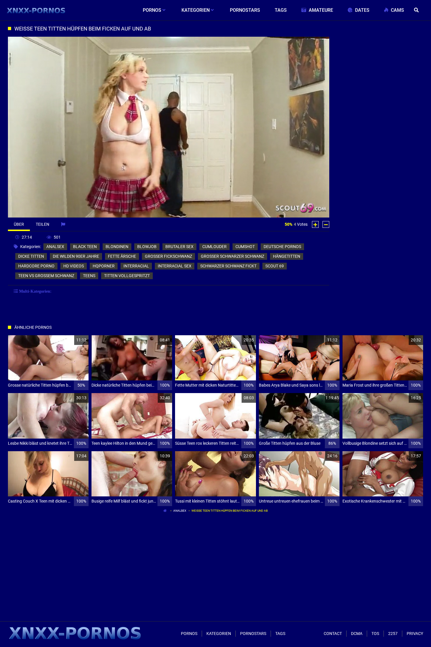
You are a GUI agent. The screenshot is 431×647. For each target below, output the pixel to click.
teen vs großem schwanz (46, 275)
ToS (375, 633)
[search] (417, 10)
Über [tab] (19, 224)
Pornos (189, 633)
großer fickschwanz (168, 256)
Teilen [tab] (42, 224)
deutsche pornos (282, 246)
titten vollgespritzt (127, 275)
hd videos (73, 266)
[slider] (57, 212)
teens (89, 275)
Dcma (356, 633)
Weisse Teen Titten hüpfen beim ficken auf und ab (229, 510)
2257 (393, 633)
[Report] (63, 224)
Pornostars (253, 633)
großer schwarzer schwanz (232, 256)
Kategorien (218, 633)
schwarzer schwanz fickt (228, 266)
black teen (85, 246)
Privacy (415, 633)
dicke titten (31, 256)
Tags (280, 633)
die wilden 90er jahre (76, 256)
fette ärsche (122, 256)
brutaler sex (179, 246)
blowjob (147, 246)
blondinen (117, 246)
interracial (136, 266)
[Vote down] (326, 224)
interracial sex (174, 266)
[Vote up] (315, 224)
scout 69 (274, 266)
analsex (55, 246)
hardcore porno (36, 266)
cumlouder (214, 246)
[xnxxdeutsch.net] (36, 10)
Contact (333, 633)
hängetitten (286, 256)
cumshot (245, 246)
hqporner (104, 266)
